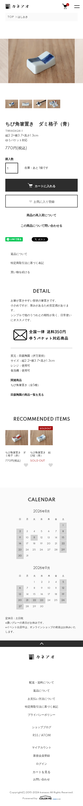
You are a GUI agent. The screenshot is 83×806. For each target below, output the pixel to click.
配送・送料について (41, 682)
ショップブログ (41, 727)
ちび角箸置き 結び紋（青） (40, 454)
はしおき (23, 17)
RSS (35, 735)
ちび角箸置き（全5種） (25, 385)
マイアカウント (41, 747)
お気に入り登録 (44, 201)
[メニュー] (76, 6)
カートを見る (41, 772)
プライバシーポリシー (41, 714)
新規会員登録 (41, 755)
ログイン (41, 763)
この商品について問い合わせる (41, 226)
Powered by (30, 798)
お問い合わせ (41, 779)
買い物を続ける (20, 272)
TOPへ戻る (41, 643)
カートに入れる (45, 186)
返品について (19, 254)
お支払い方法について (41, 698)
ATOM (46, 735)
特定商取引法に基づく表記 (27, 263)
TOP (10, 17)
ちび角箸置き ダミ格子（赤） (15, 454)
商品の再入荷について (41, 215)
